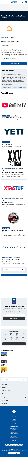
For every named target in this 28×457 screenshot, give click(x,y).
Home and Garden (5, 45)
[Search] (22, 2)
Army (14, 418)
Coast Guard (14, 419)
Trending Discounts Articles (7, 350)
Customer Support (14, 453)
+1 (3, 170)
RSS (14, 438)
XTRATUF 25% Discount (7, 202)
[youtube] (6, 445)
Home (2, 13)
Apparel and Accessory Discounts (9, 168)
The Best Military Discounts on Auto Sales (3, 365)
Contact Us (14, 430)
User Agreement (14, 434)
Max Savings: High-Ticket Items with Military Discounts (3, 357)
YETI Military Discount (7, 144)
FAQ (3, 87)
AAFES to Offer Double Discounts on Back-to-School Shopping (3, 372)
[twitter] (15, 445)
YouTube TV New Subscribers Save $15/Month (13, 117)
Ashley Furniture (13, 13)
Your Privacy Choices (14, 437)
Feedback (15, 87)
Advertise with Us (14, 432)
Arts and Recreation (6, 115)
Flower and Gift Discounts (7, 257)
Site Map (14, 440)
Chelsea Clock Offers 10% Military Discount (12, 259)
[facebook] (9, 445)
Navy (14, 422)
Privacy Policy (14, 436)
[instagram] (12, 445)
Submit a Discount (22, 87)
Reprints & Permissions (14, 433)
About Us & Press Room (14, 428)
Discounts (6, 13)
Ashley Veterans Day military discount (15, 56)
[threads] (21, 445)
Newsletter (14, 429)
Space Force (14, 423)
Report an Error (8, 87)
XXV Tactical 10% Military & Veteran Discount (12, 172)
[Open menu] (2, 2)
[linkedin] (18, 445)
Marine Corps (14, 420)
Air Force (14, 416)
